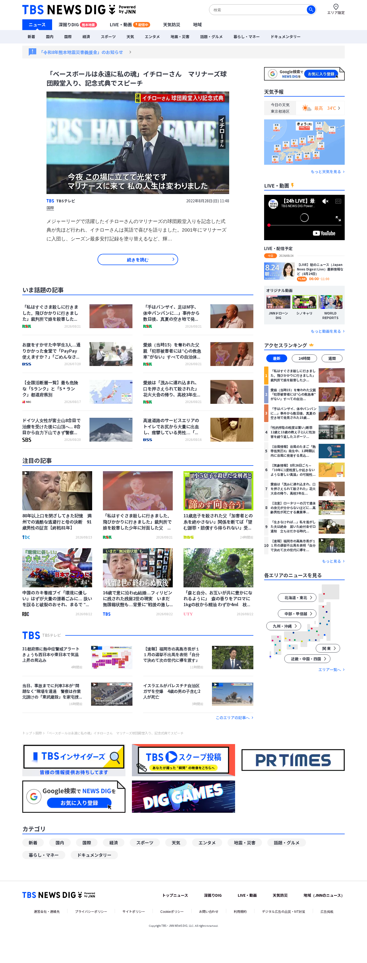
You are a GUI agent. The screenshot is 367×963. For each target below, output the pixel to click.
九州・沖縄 (282, 626)
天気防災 (171, 24)
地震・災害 (180, 36)
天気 (130, 36)
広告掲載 (327, 911)
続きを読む (138, 259)
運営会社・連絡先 (47, 911)
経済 (86, 36)
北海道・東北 (296, 597)
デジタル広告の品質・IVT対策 (283, 911)
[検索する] (311, 9)
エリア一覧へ (329, 669)
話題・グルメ (211, 36)
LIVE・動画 (129, 24)
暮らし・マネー (246, 36)
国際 (68, 36)
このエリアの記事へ (233, 717)
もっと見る (331, 561)
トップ (27, 733)
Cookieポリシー (172, 911)
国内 (49, 36)
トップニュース (175, 895)
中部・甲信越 (296, 613)
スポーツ (108, 36)
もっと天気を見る (326, 171)
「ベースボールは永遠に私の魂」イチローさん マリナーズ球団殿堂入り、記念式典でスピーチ (114, 733)
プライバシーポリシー (91, 911)
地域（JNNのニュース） (324, 895)
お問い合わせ (208, 911)
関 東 (326, 648)
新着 (31, 36)
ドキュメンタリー (286, 36)
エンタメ (152, 36)
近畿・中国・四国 (306, 658)
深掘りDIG (77, 24)
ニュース (37, 24)
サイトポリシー (134, 911)
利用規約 (240, 911)
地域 (197, 24)
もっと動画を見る (326, 331)
